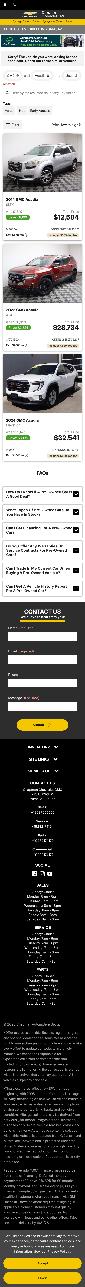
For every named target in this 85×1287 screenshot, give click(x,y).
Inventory (39, 747)
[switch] (80, 5)
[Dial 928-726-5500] (15, 5)
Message (23, 698)
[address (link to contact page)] (5, 5)
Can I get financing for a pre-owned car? (39, 530)
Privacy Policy (58, 1251)
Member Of (39, 771)
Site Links (39, 759)
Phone (13, 674)
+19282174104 (43, 826)
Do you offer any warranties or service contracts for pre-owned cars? (36, 550)
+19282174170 (43, 841)
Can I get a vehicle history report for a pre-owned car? (36, 588)
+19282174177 (42, 855)
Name (21, 628)
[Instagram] (42, 873)
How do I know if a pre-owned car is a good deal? (39, 494)
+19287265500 (42, 812)
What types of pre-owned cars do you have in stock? (37, 512)
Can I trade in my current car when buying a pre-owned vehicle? (38, 570)
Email (21, 651)
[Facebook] (34, 873)
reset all (9, 84)
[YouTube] (49, 873)
